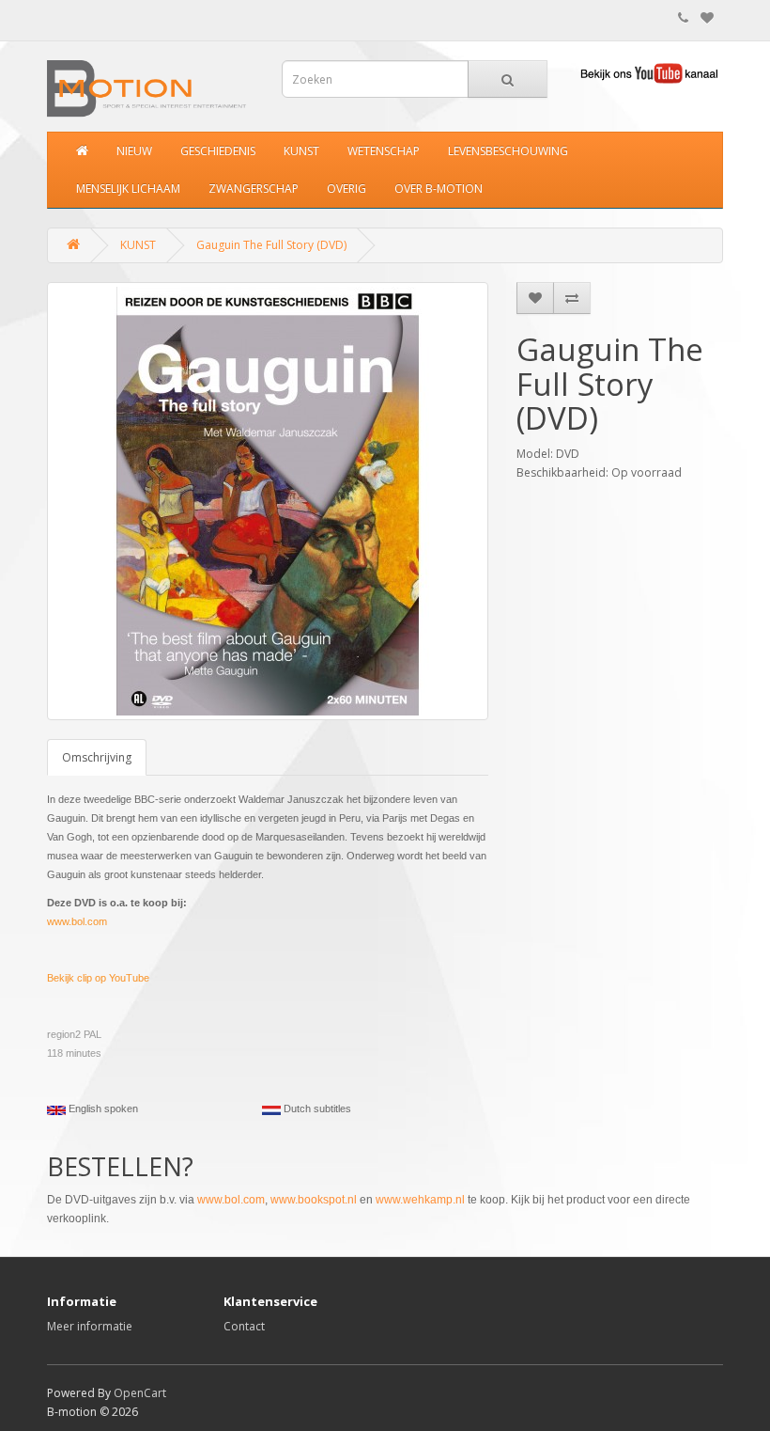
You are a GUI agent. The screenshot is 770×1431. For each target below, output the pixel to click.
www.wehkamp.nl (420, 1199)
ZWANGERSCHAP (253, 189)
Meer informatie (89, 1326)
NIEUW (134, 151)
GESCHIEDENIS (217, 151)
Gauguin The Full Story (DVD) (271, 245)
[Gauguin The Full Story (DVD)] (267, 501)
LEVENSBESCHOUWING (508, 151)
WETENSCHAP (383, 151)
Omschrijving (96, 757)
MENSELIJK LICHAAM (128, 189)
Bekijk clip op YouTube (98, 977)
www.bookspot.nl (313, 1199)
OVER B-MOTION (438, 189)
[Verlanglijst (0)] (707, 18)
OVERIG (346, 189)
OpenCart (140, 1393)
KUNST (301, 151)
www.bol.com (77, 921)
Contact (244, 1326)
